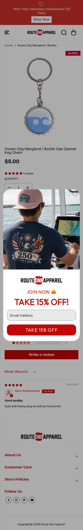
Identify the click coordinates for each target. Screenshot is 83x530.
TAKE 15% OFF (41, 330)
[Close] (75, 194)
